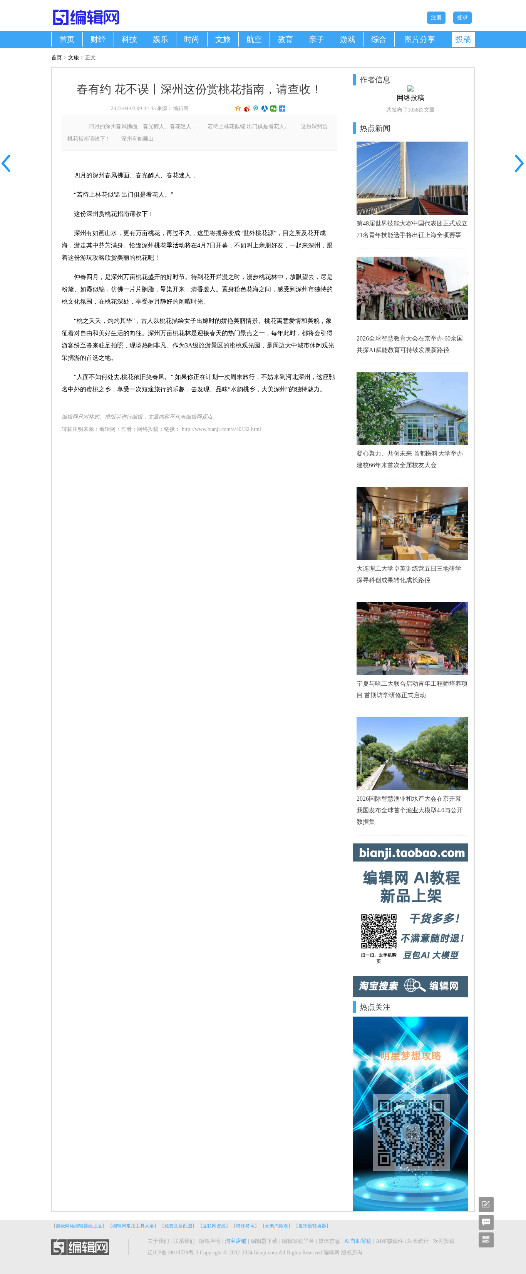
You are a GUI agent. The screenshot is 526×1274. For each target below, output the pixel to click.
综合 (379, 39)
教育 (285, 39)
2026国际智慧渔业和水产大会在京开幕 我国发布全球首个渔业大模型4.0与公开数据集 (410, 810)
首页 (67, 39)
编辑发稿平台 (298, 1241)
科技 (129, 39)
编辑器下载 (264, 1241)
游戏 (347, 39)
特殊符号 (245, 1226)
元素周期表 (276, 1226)
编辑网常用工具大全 (133, 1226)
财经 (98, 39)
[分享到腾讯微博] (256, 108)
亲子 (316, 39)
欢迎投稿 (444, 1241)
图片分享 (419, 39)
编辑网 (180, 108)
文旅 (223, 39)
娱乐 (160, 39)
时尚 (191, 39)
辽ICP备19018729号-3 (172, 1253)
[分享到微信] (273, 108)
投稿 (463, 39)
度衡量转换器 (312, 1226)
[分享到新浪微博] (247, 108)
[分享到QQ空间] (238, 108)
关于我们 (158, 1241)
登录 (462, 17)
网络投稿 (148, 429)
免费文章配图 (178, 1226)
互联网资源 (214, 1226)
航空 (254, 39)
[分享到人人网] (264, 108)
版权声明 (210, 1241)
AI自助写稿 (358, 1241)
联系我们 (184, 1241)
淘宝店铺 (235, 1241)
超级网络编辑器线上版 (79, 1226)
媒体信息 (329, 1241)
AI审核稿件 (389, 1241)
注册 (436, 17)
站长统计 (418, 1241)
